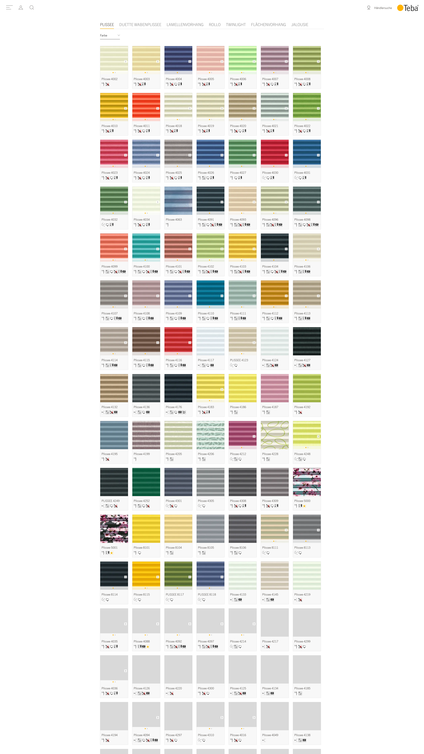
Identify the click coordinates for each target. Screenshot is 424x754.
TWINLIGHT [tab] (236, 24)
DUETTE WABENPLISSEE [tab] (140, 24)
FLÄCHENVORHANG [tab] (268, 24)
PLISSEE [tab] (107, 24)
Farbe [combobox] (103, 35)
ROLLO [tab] (215, 24)
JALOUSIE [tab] (299, 24)
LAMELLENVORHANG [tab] (185, 24)
